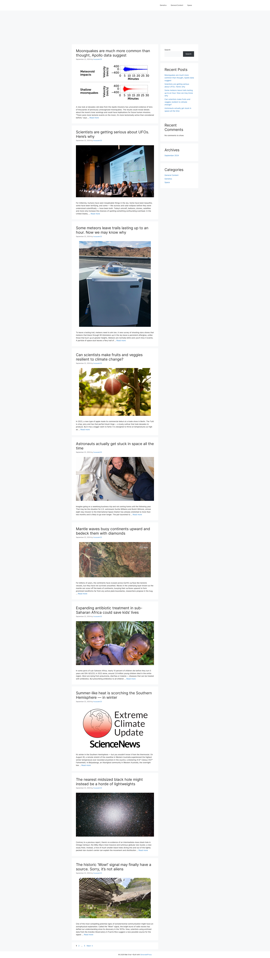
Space (189, 5)
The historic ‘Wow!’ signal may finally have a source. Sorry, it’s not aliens (113, 866)
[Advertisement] (135, 26)
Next (90, 946)
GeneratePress (146, 955)
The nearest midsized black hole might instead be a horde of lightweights (109, 781)
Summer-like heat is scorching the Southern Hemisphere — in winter (114, 695)
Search (167, 50)
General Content (177, 5)
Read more (94, 118)
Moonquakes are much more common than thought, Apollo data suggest (113, 53)
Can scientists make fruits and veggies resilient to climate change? (109, 357)
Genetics (163, 5)
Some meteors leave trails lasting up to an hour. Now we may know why (112, 230)
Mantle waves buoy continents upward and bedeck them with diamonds (113, 531)
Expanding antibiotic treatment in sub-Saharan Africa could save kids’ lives (109, 610)
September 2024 (172, 155)
